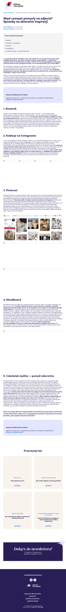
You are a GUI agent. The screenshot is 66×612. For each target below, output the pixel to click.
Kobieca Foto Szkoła (8, 12)
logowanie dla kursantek (32, 594)
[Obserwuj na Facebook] (34, 580)
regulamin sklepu (32, 601)
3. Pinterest (8, 46)
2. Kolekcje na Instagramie (12, 43)
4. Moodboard (9, 48)
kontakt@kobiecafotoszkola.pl (33, 575)
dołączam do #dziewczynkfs (14, 99)
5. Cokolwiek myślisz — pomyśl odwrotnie (17, 51)
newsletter (32, 596)
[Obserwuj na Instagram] (31, 580)
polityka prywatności (32, 598)
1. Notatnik (8, 40)
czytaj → (17, 485)
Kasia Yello (34, 607)
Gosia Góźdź (40, 607)
